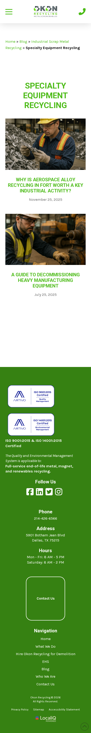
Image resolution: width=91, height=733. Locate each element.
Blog (23, 41)
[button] (8, 11)
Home (10, 41)
